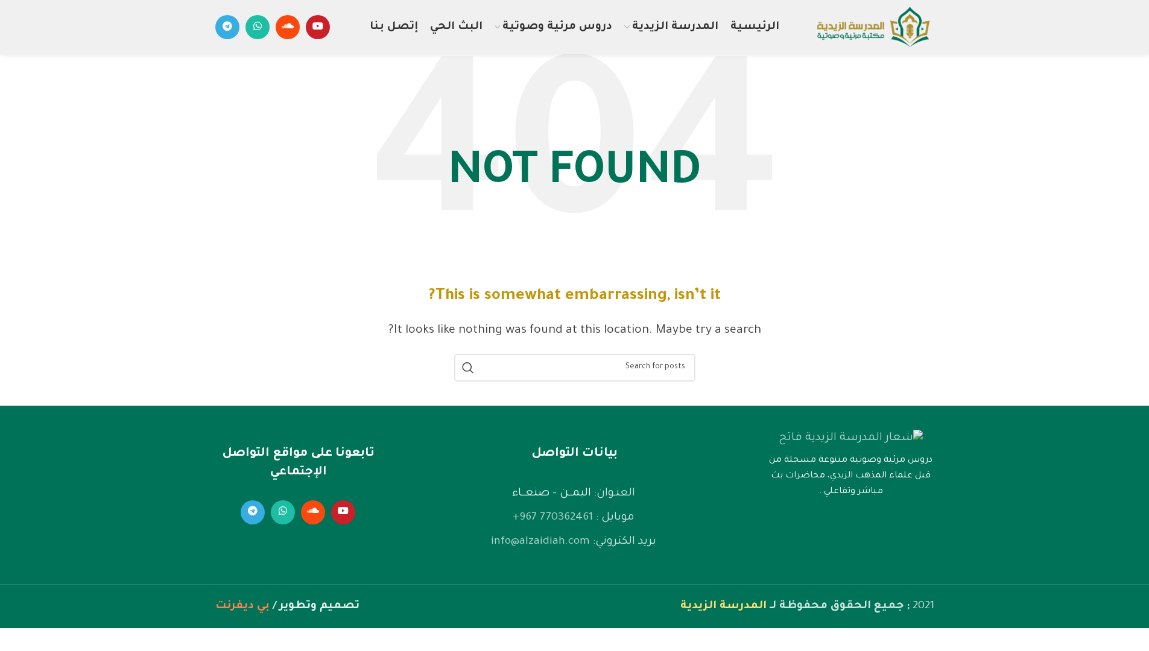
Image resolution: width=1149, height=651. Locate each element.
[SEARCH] (468, 368)
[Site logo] (873, 28)
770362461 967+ (553, 518)
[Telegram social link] (227, 27)
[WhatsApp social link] (257, 27)
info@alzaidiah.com (540, 542)
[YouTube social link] (318, 27)
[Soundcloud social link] (288, 27)
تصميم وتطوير (319, 606)
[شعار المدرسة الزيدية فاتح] (851, 438)
